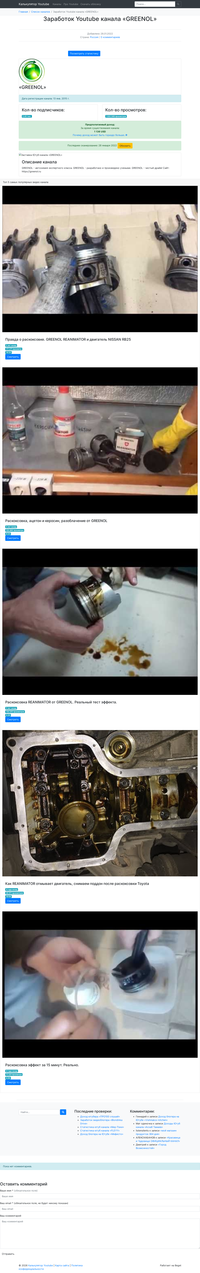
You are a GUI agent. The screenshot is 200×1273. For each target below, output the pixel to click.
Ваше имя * (19, 1190)
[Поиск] (63, 1112)
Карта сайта (62, 1265)
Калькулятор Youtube (34, 4)
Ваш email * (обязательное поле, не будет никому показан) (34, 1203)
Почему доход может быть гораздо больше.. (99, 135)
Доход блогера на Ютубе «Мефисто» (101, 1134)
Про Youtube (71, 4)
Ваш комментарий (10, 1215)
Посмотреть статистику (84, 53)
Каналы (57, 4)
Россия (94, 37)
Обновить (125, 145)
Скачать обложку (91, 4)
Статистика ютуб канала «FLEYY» (100, 1130)
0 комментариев (110, 37)
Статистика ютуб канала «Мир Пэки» (102, 1127)
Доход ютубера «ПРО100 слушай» (100, 1116)
